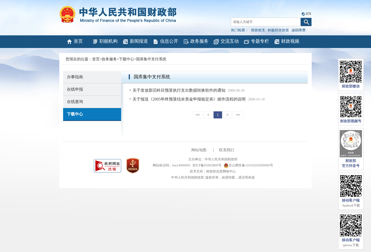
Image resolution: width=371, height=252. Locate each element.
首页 (78, 41)
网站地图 (198, 150)
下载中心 (126, 59)
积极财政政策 (278, 30)
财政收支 (258, 30)
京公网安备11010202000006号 (251, 165)
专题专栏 (260, 41)
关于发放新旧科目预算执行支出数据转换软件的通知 (178, 90)
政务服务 (199, 41)
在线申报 (75, 89)
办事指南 (75, 77)
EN (308, 14)
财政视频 (290, 41)
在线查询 (75, 101)
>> (238, 115)
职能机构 (108, 41)
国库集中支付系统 (151, 59)
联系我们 (226, 150)
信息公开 (169, 41)
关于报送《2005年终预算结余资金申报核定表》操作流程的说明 (189, 99)
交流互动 (230, 41)
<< (198, 115)
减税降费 (299, 30)
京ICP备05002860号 (206, 165)
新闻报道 (139, 41)
